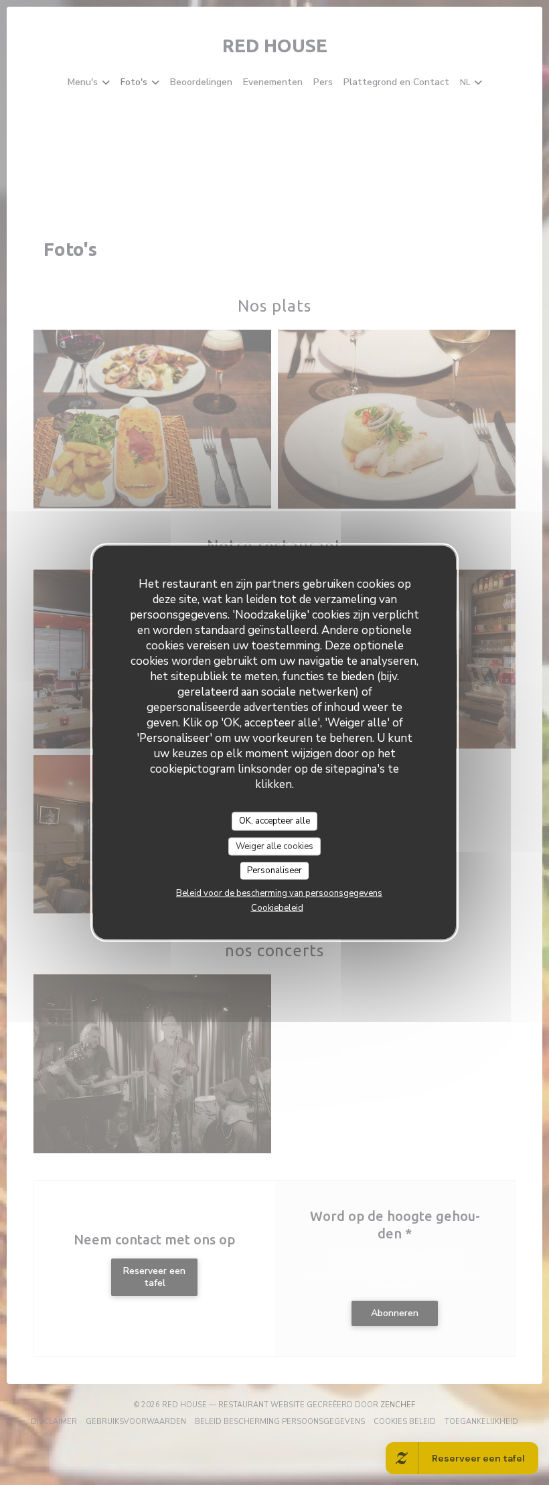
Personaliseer (274, 870)
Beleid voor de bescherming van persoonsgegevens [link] (279, 893)
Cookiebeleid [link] (277, 907)
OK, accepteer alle (274, 821)
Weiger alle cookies (274, 846)
